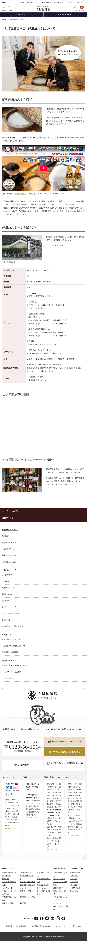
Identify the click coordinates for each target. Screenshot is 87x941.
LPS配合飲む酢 (25, 873)
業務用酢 (23, 903)
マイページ (74, 876)
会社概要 (9, 926)
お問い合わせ (76, 926)
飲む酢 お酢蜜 (7, 903)
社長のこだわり (43, 885)
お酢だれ (5, 894)
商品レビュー (75, 891)
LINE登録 (73, 885)
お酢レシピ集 (42, 888)
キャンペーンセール (65, 15)
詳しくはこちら (10, 828)
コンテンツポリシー (61, 926)
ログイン (73, 879)
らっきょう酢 (7, 888)
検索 (80, 25)
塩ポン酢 (5, 879)
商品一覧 (21, 15)
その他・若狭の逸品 (27, 882)
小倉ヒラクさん (20, 194)
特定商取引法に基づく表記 (41, 926)
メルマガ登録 (75, 888)
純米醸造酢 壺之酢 (9, 873)
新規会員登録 (75, 873)
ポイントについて (60, 903)
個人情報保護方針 (22, 926)
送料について (58, 888)
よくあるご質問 (59, 879)
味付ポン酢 (6, 876)
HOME (4, 19)
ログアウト (74, 882)
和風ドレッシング (9, 891)
